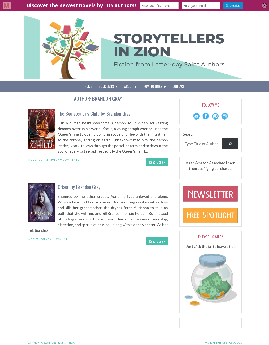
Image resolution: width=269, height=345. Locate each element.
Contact (179, 86)
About (129, 86)
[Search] (230, 143)
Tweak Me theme (214, 342)
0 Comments (69, 159)
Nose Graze (235, 342)
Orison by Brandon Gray (79, 186)
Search (189, 134)
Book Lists (107, 86)
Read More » (157, 162)
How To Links (153, 86)
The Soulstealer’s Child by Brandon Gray (94, 113)
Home (88, 86)
